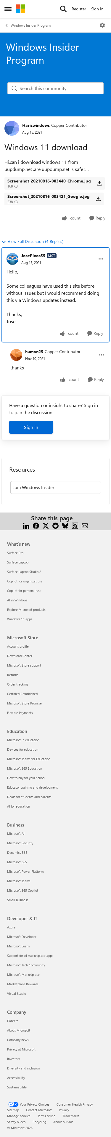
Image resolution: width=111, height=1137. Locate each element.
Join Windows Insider (33, 487)
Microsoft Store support (24, 665)
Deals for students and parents (29, 797)
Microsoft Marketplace (23, 974)
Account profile (18, 646)
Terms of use (46, 1116)
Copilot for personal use (24, 590)
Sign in (31, 427)
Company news (18, 1039)
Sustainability (17, 1087)
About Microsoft (18, 1030)
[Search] (63, 8)
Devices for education (22, 749)
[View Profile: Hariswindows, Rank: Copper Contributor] (11, 128)
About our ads (63, 1122)
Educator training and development (32, 787)
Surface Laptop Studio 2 (24, 571)
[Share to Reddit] (55, 525)
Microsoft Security (20, 843)
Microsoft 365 (17, 862)
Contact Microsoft (39, 1110)
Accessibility (16, 1077)
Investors (13, 1058)
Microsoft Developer (21, 936)
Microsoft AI (16, 833)
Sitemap (13, 1110)
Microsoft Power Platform (25, 871)
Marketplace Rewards (22, 984)
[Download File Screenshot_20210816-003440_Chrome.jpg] (99, 183)
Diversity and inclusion (23, 1068)
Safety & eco (16, 1122)
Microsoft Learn (18, 946)
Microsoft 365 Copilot (22, 890)
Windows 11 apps (19, 619)
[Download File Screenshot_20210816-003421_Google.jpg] (98, 199)
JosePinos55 (33, 255)
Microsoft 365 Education (24, 768)
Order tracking (17, 684)
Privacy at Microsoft (21, 1049)
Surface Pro (15, 552)
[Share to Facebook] (36, 525)
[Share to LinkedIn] (26, 525)
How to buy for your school (26, 778)
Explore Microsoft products (26, 609)
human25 (34, 351)
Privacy (64, 1110)
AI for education (18, 806)
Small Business (17, 900)
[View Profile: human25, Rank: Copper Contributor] (16, 355)
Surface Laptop (17, 562)
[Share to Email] (85, 525)
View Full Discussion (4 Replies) (35, 241)
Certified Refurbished (22, 693)
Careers (12, 1021)
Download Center (19, 656)
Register (79, 9)
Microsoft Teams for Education (28, 759)
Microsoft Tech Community (26, 965)
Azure (11, 927)
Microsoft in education (23, 740)
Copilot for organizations (25, 581)
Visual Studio (16, 993)
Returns (12, 674)
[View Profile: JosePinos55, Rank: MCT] (12, 259)
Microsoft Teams (18, 881)
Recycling (39, 1122)
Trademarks (70, 1116)
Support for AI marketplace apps (30, 955)
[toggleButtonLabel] (102, 25)
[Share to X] (46, 525)
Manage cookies (18, 1116)
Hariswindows (36, 125)
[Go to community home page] (20, 8)
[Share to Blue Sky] (65, 525)
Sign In (97, 9)
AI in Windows (17, 600)
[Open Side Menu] (8, 8)
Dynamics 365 (17, 852)
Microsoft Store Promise (24, 703)
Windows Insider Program (31, 25)
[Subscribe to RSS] (75, 525)
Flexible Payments (20, 712)
